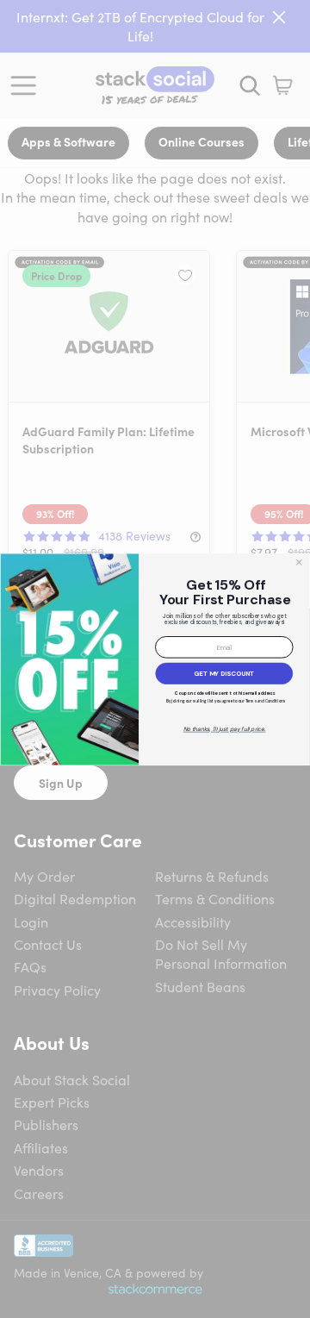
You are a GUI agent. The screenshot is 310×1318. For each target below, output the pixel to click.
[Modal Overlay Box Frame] (155, 659)
